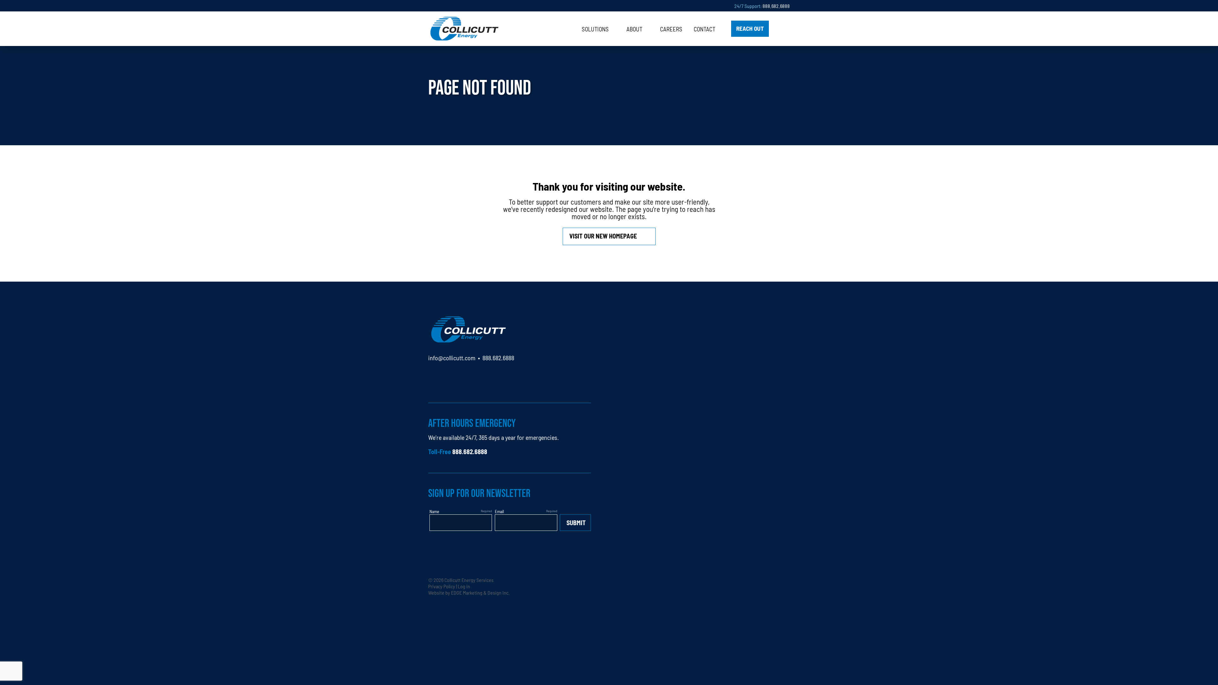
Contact (704, 29)
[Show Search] (782, 29)
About (634, 29)
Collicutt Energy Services (469, 580)
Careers (671, 29)
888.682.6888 (776, 6)
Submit (576, 522)
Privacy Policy (441, 586)
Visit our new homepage (603, 236)
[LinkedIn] (433, 376)
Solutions (595, 29)
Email (499, 511)
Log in (464, 586)
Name (434, 511)
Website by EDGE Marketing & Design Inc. (469, 592)
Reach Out (750, 28)
